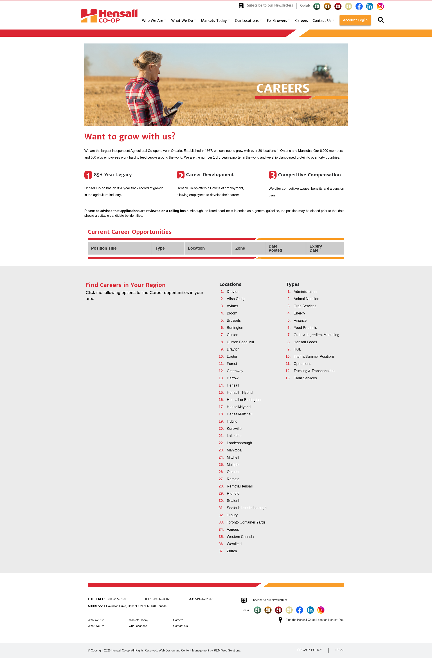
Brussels (234, 320)
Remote (233, 479)
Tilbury (232, 515)
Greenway (235, 371)
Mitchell (233, 457)
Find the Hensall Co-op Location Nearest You (315, 620)
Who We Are (152, 20)
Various (233, 529)
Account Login (355, 20)
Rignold (233, 493)
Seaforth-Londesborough (247, 508)
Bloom (232, 313)
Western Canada (240, 537)
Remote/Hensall (240, 486)
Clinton (232, 335)
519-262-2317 (200, 599)
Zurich (232, 551)
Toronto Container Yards (246, 522)
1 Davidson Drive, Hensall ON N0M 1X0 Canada (127, 606)
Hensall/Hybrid (239, 407)
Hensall (233, 385)
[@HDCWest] (348, 6)
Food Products (305, 328)
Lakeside (234, 436)
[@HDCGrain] (338, 6)
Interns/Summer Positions (314, 356)
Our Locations (247, 20)
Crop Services (305, 306)
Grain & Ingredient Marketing (316, 335)
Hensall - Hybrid (240, 392)
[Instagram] (380, 6)
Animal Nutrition (306, 299)
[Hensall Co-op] (109, 14)
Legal (339, 650)
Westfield (234, 544)
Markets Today (214, 20)
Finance (300, 320)
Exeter (232, 356)
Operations (302, 364)
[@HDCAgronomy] (316, 6)
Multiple (233, 465)
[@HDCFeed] (327, 6)
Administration (305, 292)
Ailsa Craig (236, 299)
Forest (232, 364)
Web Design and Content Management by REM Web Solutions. (200, 650)
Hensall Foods (305, 342)
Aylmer (232, 306)
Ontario (232, 472)
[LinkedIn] (369, 6)
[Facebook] (359, 6)
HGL (297, 349)
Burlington (235, 328)
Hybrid (232, 421)
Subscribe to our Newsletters (270, 5)
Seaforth (233, 501)
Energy (299, 313)
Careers (301, 20)
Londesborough (239, 443)
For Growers (277, 20)
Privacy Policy (309, 650)
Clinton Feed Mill (240, 342)
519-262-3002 (156, 599)
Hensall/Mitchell (239, 414)
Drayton (233, 292)
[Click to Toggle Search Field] (381, 21)
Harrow (232, 378)
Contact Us (322, 20)
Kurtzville (234, 428)
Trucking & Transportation (314, 371)
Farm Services (305, 378)
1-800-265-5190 (107, 599)
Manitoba (234, 450)
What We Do (182, 20)
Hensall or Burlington (244, 400)
